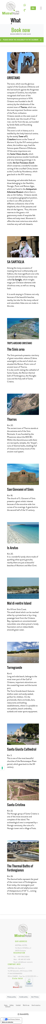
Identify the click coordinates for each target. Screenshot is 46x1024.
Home (5, 1005)
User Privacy (35, 997)
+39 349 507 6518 (24, 959)
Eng (33, 8)
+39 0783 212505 (23, 956)
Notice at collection (7, 1022)
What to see (26, 1005)
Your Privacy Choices (14, 1019)
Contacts (7, 1006)
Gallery (12, 1005)
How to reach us (36, 1005)
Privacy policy (11, 997)
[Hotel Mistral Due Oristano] (17, 984)
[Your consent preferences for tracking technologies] (2, 768)
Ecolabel (18, 1005)
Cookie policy (23, 997)
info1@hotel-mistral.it (25, 962)
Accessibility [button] (24, 1014)
